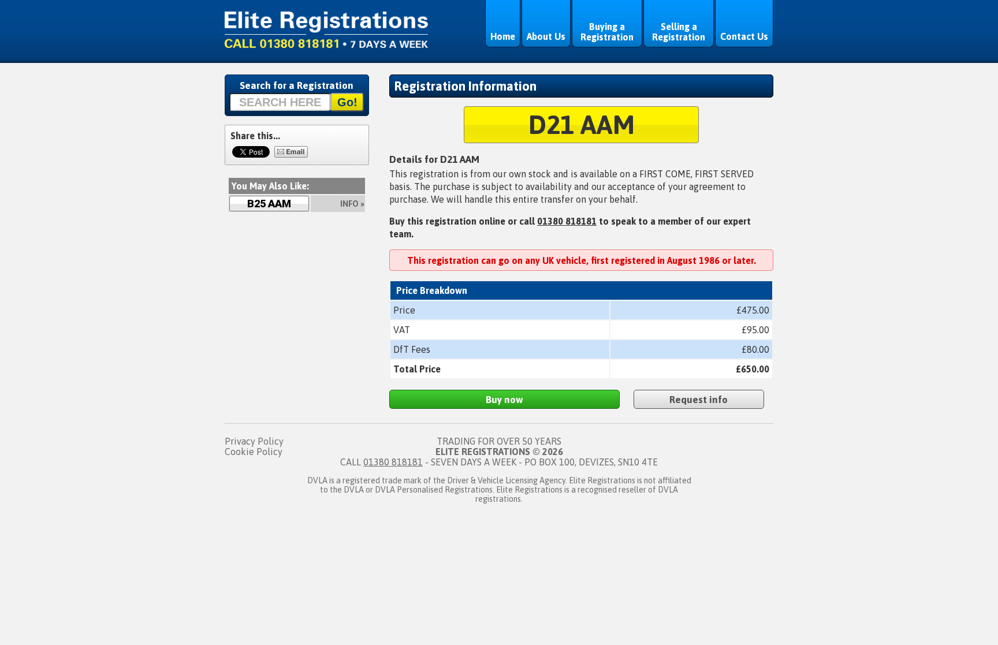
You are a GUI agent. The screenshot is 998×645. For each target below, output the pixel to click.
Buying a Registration (607, 31)
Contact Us (744, 36)
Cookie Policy (253, 451)
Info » (352, 203)
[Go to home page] (326, 44)
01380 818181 (567, 221)
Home (502, 36)
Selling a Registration (678, 31)
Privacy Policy (254, 441)
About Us (546, 36)
